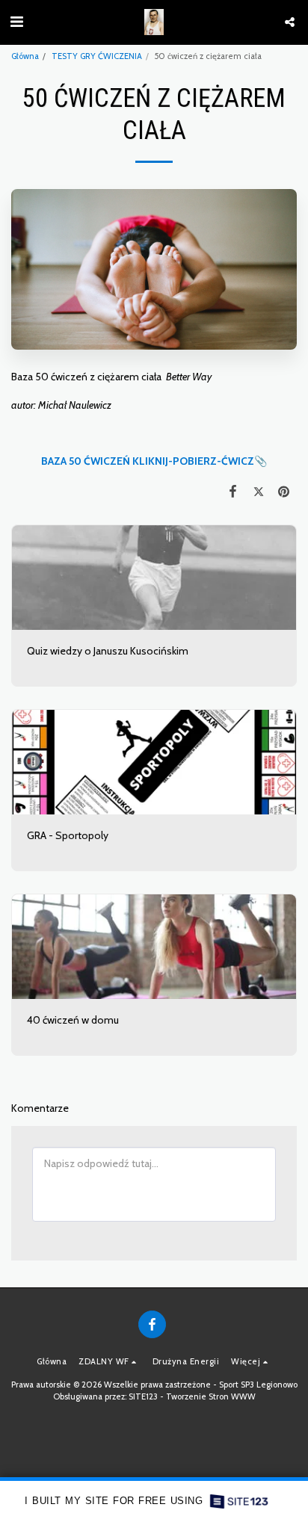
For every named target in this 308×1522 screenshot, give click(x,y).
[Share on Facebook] (232, 491)
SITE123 (143, 1396)
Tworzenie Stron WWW (211, 1396)
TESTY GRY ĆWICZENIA (97, 56)
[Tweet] (258, 491)
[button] (16, 21)
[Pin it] (284, 491)
